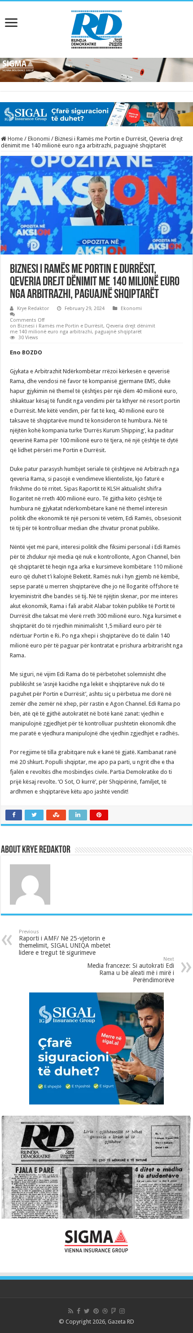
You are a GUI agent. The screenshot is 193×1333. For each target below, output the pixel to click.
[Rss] (70, 1311)
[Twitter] (87, 1311)
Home (14, 138)
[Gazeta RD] (96, 28)
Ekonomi (39, 138)
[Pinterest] (96, 1311)
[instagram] (122, 1311)
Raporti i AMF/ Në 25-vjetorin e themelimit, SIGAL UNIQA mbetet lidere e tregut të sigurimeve (64, 942)
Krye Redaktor (33, 308)
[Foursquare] (113, 1311)
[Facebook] (78, 1311)
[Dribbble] (105, 1311)
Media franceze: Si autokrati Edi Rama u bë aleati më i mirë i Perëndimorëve (130, 970)
